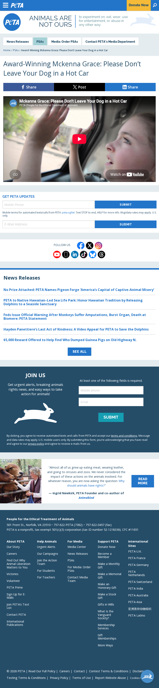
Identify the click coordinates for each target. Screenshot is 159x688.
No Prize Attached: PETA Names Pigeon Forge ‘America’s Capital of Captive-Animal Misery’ (79, 289)
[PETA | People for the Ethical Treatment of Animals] (12, 22)
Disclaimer (139, 671)
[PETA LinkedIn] (74, 254)
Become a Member (105, 555)
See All (80, 352)
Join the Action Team (47, 562)
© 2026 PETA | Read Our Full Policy (31, 671)
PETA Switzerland (140, 582)
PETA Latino (136, 615)
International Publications (15, 623)
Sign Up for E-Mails (16, 596)
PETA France (137, 558)
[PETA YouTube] (57, 254)
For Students (46, 571)
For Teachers (46, 577)
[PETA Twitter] (89, 245)
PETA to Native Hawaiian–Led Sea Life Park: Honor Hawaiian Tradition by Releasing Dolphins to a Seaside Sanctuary (73, 302)
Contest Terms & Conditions (108, 671)
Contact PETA (16, 615)
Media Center (76, 547)
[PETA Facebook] (80, 245)
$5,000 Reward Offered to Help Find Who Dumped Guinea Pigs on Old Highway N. (70, 340)
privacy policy (36, 444)
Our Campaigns (47, 554)
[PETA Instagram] (98, 245)
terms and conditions (124, 435)
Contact (79, 671)
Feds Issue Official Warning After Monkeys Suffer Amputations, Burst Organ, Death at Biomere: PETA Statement (75, 317)
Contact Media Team (77, 579)
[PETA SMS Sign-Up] (66, 254)
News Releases (18, 41)
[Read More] (79, 481)
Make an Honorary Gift (107, 586)
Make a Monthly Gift (109, 565)
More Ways (105, 645)
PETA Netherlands (136, 573)
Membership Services (106, 626)
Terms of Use (81, 678)
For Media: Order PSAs (79, 569)
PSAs (40, 41)
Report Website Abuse (110, 678)
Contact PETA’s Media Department (110, 41)
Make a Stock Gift (107, 596)
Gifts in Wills (106, 604)
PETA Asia (135, 602)
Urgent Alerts (46, 547)
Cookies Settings (139, 678)
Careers (12, 554)
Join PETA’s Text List (18, 606)
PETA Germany (138, 565)
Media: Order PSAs (64, 41)
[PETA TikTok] (83, 254)
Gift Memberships (107, 637)
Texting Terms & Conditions (26, 678)
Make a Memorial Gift (109, 575)
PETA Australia (138, 595)
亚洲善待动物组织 (139, 609)
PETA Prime (15, 587)
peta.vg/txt (68, 212)
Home (7, 50)
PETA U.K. (135, 551)
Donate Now (106, 547)
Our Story (13, 547)
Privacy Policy (59, 678)
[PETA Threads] (101, 254)
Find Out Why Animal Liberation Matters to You (18, 563)
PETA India (135, 588)
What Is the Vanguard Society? (105, 614)
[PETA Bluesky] (92, 254)
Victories (12, 574)
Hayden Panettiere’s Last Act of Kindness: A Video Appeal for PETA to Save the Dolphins (76, 329)
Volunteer (13, 581)
